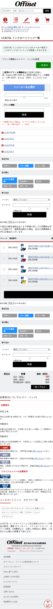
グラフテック (7, 516)
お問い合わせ (37, 451)
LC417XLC (9, 139)
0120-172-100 (20, 546)
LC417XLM (9, 145)
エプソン (14, 512)
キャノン (5, 512)
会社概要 (7, 557)
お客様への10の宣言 (12, 577)
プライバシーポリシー (12, 567)
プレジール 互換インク (35, 508)
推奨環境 (7, 587)
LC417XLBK (9, 132)
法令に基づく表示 (11, 572)
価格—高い (24, 186)
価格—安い (8, 186)
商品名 (39, 181)
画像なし (7, 166)
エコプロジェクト (11, 582)
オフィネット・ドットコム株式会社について (21, 562)
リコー (36, 512)
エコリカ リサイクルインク (13, 508)
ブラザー (28, 512)
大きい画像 (40, 166)
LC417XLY (9, 151)
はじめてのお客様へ (11, 597)
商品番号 (23, 181)
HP (21, 512)
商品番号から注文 (11, 602)
